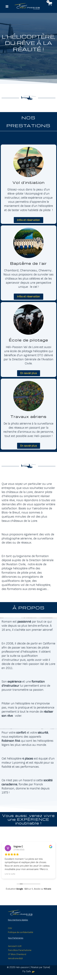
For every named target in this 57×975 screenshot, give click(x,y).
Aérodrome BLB (15, 958)
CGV (10, 928)
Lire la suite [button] (10, 874)
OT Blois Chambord (17, 954)
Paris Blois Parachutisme (19, 950)
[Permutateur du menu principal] (7, 6)
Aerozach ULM (14, 946)
